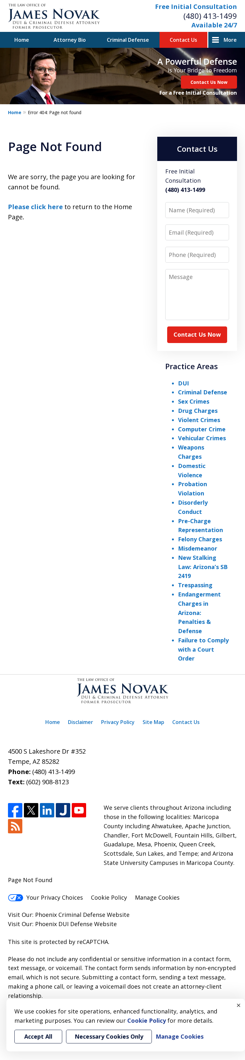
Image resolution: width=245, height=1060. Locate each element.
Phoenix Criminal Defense (70, 914)
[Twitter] (31, 810)
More (230, 39)
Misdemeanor (197, 548)
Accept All (38, 1036)
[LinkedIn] (47, 810)
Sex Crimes (193, 401)
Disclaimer (80, 722)
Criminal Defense (128, 39)
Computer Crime (202, 429)
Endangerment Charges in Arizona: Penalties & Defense (199, 612)
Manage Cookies (157, 897)
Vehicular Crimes (202, 438)
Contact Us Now (208, 82)
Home (21, 39)
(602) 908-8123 (47, 782)
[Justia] (63, 810)
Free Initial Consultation (196, 6)
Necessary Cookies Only (109, 1036)
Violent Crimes (199, 420)
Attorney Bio (70, 39)
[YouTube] (79, 810)
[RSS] (15, 826)
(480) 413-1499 (210, 16)
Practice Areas (191, 366)
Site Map (153, 722)
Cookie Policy (109, 897)
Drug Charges (198, 410)
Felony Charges (200, 539)
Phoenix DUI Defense (64, 924)
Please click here (35, 206)
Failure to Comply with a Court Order (203, 649)
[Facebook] (15, 810)
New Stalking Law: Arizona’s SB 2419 (203, 567)
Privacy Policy (118, 722)
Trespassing (195, 585)
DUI (183, 383)
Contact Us (183, 39)
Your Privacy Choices (54, 897)
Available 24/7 (214, 25)
